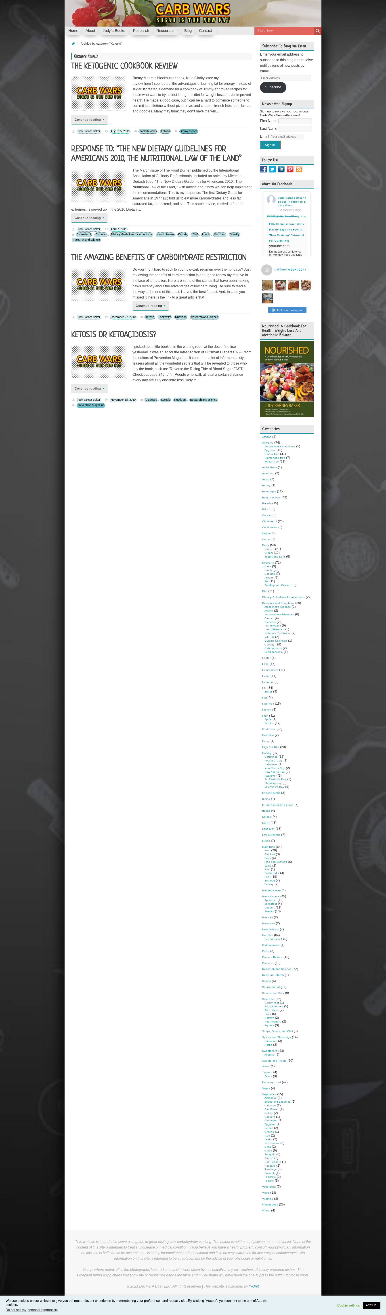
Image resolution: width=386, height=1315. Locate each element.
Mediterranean (271, 890)
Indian (266, 799)
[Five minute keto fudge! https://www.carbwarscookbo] (306, 285)
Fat (264, 688)
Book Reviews (148, 131)
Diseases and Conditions (278, 603)
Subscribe (273, 87)
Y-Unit (254, 1286)
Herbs (268, 1044)
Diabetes (101, 234)
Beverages (269, 491)
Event (266, 676)
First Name (269, 121)
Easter (266, 658)
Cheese (269, 549)
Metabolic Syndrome (277, 633)
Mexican (267, 917)
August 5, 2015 (120, 131)
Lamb (267, 865)
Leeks (268, 1139)
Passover (270, 775)
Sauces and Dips (273, 993)
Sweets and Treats (274, 1060)
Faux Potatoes (273, 1006)
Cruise (266, 533)
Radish (268, 1158)
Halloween (271, 764)
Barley (266, 485)
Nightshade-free (274, 457)
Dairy (265, 545)
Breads (266, 503)
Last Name (269, 129)
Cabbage (270, 1105)
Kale (267, 1135)
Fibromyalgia (272, 625)
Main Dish (268, 847)
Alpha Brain (269, 467)
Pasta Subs (271, 873)
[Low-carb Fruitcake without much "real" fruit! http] (293, 285)
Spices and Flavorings (276, 1037)
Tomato (269, 1180)
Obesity (234, 234)
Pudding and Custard (278, 585)
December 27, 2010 (123, 317)
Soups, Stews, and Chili (277, 1031)
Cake (267, 566)
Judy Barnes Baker (89, 131)
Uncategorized (271, 1082)
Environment (270, 670)
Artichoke (270, 1098)
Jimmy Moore (188, 131)
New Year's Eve (274, 772)
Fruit (265, 715)
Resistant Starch (273, 975)
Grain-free (269, 729)
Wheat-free (271, 461)
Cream (268, 553)
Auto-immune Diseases (279, 614)
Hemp (266, 741)
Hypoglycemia (271, 793)
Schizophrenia (273, 652)
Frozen (269, 577)
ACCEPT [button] (372, 1305)
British (266, 509)
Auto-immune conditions (279, 446)
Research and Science (86, 240)
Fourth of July (273, 760)
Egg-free (270, 450)
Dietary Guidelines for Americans (131, 234)
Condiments (269, 527)
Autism (268, 610)
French (266, 709)
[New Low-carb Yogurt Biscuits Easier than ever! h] (267, 285)
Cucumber (271, 1120)
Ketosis (165, 131)
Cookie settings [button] (348, 1305)
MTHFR (269, 637)
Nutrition (219, 234)
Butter (268, 691)
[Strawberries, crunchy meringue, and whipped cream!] (280, 285)
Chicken (269, 854)
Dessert (269, 907)
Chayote (269, 1117)
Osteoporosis (273, 648)
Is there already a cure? (278, 805)
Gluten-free (271, 454)
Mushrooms (271, 1143)
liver (267, 869)
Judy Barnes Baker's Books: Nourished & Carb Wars (292, 202)
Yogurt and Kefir (274, 556)
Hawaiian (268, 735)
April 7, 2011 (119, 229)
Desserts (268, 562)
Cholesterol (84, 234)
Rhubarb (269, 1165)
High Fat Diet (270, 747)
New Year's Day (274, 768)
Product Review (272, 957)
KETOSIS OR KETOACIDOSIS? (113, 335)
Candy (268, 570)
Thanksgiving (273, 783)
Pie (266, 581)
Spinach (269, 1173)
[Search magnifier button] (317, 31)
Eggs (265, 664)
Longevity (165, 317)
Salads (266, 981)
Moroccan (268, 923)
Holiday (267, 753)
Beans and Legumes (277, 1101)
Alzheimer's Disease (277, 607)
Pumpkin (269, 1154)
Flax (265, 697)
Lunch (206, 234)
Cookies (269, 573)
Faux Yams (271, 1010)
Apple (268, 719)
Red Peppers (272, 1021)
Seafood (269, 880)
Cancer (267, 515)
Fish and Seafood (275, 862)
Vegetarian (269, 1186)
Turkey (269, 884)
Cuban (266, 539)
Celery (268, 1113)
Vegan (266, 1088)
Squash (269, 1025)
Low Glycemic (271, 835)
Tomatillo (270, 1177)
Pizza (265, 951)
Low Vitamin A (273, 939)
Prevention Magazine (91, 405)
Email (265, 136)
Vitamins (267, 1198)
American (268, 473)
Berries (269, 723)
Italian (266, 810)
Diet (264, 591)
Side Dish (268, 999)
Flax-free (268, 703)
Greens (269, 1131)
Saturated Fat (271, 987)
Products (268, 963)
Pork (267, 876)
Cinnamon (270, 1041)
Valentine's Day (274, 787)
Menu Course (270, 896)
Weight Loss (270, 1204)
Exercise (268, 682)
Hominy (269, 1017)
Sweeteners (269, 1051)
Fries (267, 1014)
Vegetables (269, 1094)
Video (265, 1192)
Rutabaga (270, 1169)
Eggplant (270, 1124)
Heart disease (165, 234)
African (266, 437)
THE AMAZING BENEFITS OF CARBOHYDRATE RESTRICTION (159, 258)
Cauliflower (271, 1109)
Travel (266, 1072)
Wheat (266, 1210)
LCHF (194, 234)
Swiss (266, 1066)
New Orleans (270, 929)
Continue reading (88, 119)
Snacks (269, 911)
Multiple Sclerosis (275, 640)
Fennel (268, 1128)
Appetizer (270, 900)
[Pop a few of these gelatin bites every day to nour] (267, 298)
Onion (268, 1150)
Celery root (271, 1003)
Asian (265, 479)
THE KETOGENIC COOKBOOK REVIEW (124, 66)
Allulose (269, 1054)
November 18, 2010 (123, 400)
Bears (268, 1076)
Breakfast (270, 903)
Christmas (271, 756)
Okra (267, 1146)
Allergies (267, 442)
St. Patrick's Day (275, 779)
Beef (267, 850)
